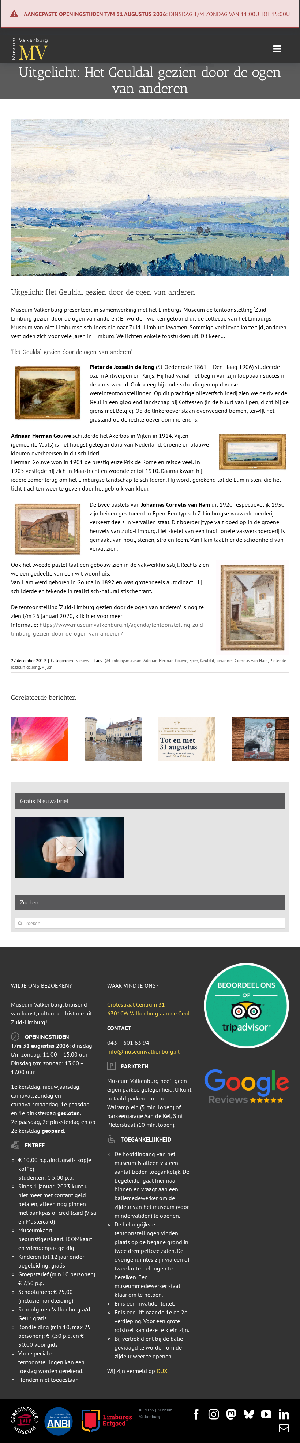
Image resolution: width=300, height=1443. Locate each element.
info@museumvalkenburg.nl (143, 1051)
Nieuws (82, 660)
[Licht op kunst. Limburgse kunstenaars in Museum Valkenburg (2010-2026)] (39, 720)
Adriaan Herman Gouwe (165, 660)
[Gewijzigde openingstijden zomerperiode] (186, 720)
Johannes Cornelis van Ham (242, 660)
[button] (16, 738)
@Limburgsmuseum (123, 660)
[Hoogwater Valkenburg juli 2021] (113, 720)
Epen (193, 660)
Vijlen (47, 667)
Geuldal (207, 660)
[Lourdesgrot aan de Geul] (260, 720)
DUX (162, 1370)
